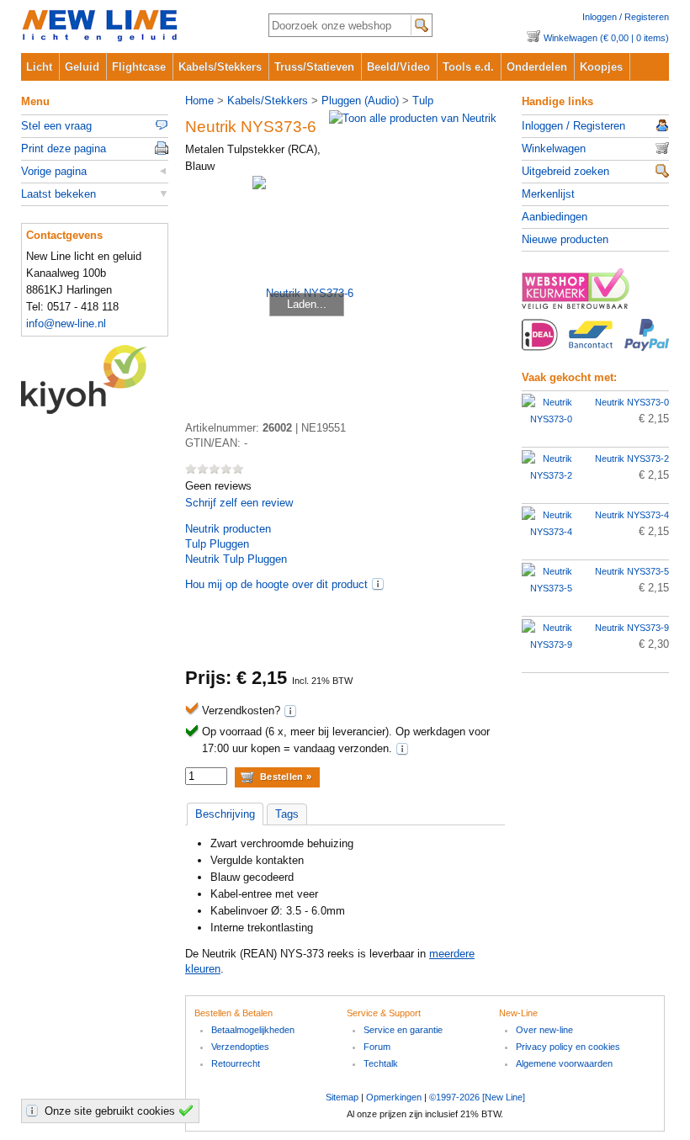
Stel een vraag (56, 125)
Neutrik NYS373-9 (632, 628)
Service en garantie (403, 1030)
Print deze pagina (63, 148)
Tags (287, 814)
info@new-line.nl (66, 323)
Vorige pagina (54, 171)
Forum (377, 1047)
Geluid (82, 67)
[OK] (188, 1110)
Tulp (422, 100)
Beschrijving (225, 814)
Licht (39, 67)
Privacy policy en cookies (568, 1047)
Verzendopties (240, 1047)
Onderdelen (537, 67)
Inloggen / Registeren (625, 17)
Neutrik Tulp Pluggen (236, 559)
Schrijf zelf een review (239, 502)
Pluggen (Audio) (360, 100)
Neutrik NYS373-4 (632, 515)
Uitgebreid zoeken (565, 171)
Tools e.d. (468, 67)
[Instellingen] (34, 1110)
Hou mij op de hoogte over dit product (276, 584)
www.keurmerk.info (595, 293)
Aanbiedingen (554, 216)
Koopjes (601, 67)
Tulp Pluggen (217, 544)
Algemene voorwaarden (564, 1063)
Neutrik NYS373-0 (632, 402)
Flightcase (139, 67)
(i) (378, 584)
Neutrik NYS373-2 (632, 458)
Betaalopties (595, 344)
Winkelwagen (554, 148)
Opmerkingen (394, 1097)
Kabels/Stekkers (220, 67)
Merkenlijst (548, 194)
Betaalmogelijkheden (253, 1030)
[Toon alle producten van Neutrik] (412, 118)
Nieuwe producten (565, 239)
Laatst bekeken (58, 194)
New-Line (131, 26)
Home (199, 100)
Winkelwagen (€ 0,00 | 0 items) (606, 38)
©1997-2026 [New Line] (477, 1097)
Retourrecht (235, 1063)
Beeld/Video (398, 67)
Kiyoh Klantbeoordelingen (94, 379)
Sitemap (342, 1097)
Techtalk (381, 1063)
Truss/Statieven (314, 67)
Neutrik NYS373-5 (632, 571)
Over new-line (544, 1030)
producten (228, 528)
